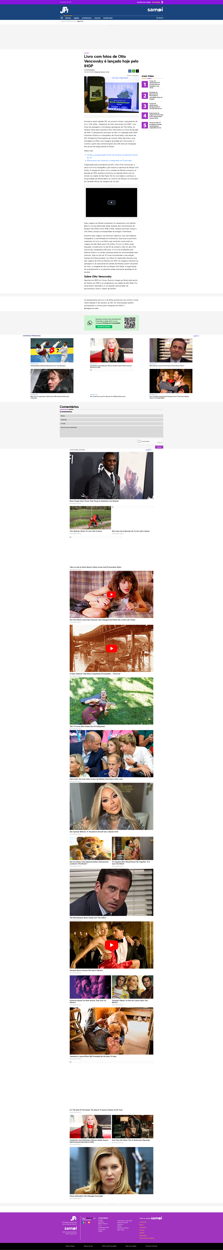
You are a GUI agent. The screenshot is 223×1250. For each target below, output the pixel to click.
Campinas (142, 1227)
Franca (141, 1230)
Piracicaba (143, 1235)
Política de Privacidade (109, 1246)
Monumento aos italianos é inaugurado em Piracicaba (109, 160)
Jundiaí (141, 1233)
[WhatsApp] (133, 71)
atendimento (87, 18)
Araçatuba (143, 1222)
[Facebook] (129, 71)
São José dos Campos (146, 1238)
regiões (76, 18)
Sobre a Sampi (70, 1246)
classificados (108, 18)
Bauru (141, 1224)
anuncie (97, 18)
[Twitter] (137, 71)
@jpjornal (89, 1218)
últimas (68, 18)
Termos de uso (88, 1246)
